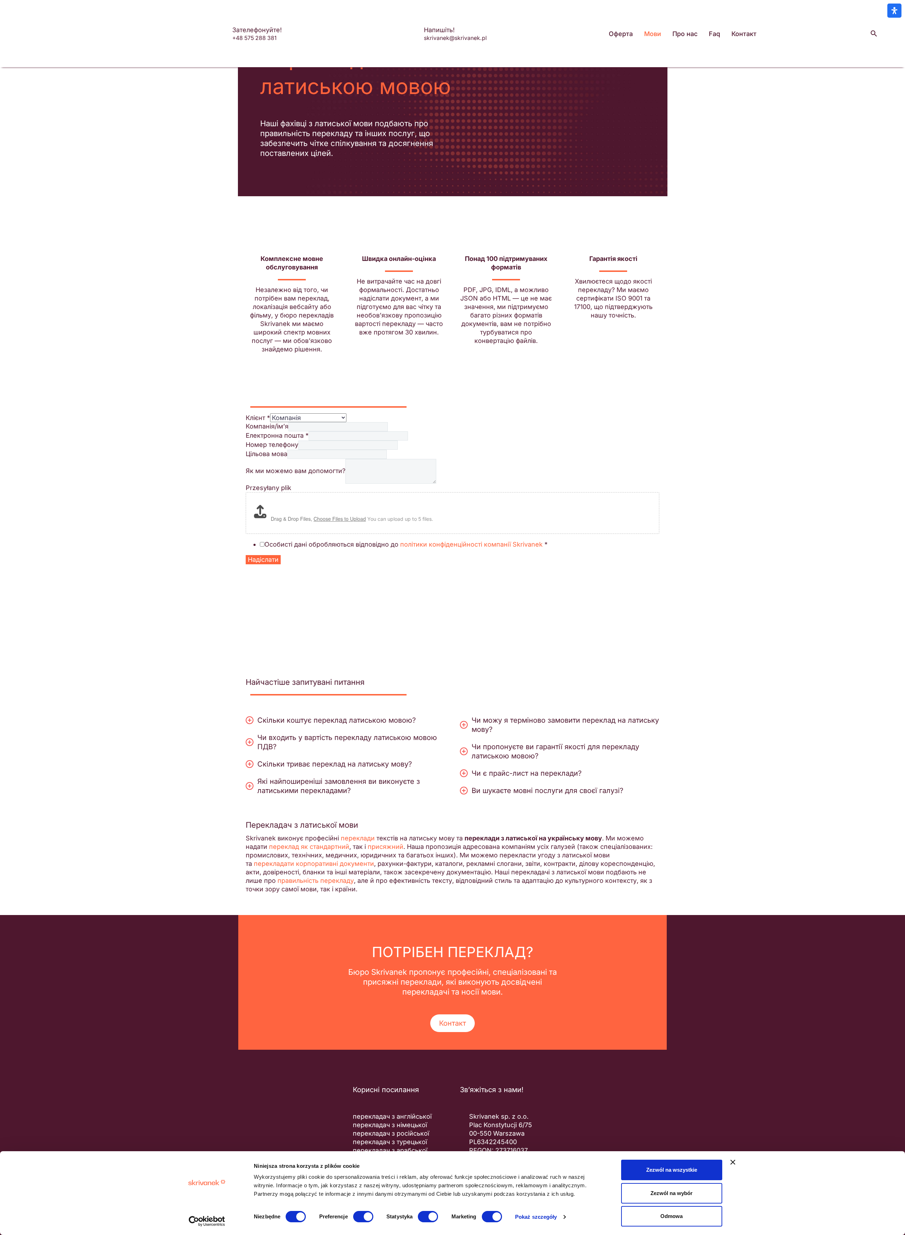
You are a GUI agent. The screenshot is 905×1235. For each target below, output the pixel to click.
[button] (874, 33)
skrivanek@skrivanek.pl (514, 393)
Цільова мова (266, 454)
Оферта (621, 33)
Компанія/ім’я (267, 426)
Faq (714, 33)
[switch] (363, 1216)
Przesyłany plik (268, 487)
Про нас (684, 33)
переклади (358, 838)
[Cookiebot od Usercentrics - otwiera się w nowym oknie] (207, 1221)
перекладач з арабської (390, 1150)
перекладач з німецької (390, 1125)
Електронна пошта (277, 435)
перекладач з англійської (392, 1116)
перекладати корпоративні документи (314, 863)
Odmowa (671, 1216)
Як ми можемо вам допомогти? (295, 470)
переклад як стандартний (309, 846)
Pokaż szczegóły (536, 1217)
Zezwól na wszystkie (671, 1170)
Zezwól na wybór (671, 1193)
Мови (652, 33)
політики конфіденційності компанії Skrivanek (471, 544)
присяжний (385, 846)
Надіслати (263, 559)
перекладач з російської (391, 1133)
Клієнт (258, 417)
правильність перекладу (316, 880)
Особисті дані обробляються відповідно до (406, 544)
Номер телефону (272, 444)
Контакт (744, 33)
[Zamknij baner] (732, 1162)
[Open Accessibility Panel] (894, 11)
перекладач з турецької (390, 1142)
